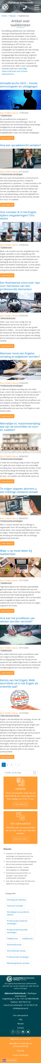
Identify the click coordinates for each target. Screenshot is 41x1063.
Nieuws (12, 16)
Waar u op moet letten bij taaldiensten (16, 552)
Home (4, 16)
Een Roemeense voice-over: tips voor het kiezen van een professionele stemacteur (20, 286)
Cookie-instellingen (20, 1055)
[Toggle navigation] (36, 7)
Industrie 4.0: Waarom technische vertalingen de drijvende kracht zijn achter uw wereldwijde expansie (19, 856)
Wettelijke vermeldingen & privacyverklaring (20, 1044)
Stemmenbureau (14, 944)
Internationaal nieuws (16, 951)
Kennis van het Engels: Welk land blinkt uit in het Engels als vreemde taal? (19, 683)
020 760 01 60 (25, 1002)
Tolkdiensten (12, 938)
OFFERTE (20, 789)
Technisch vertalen (15, 906)
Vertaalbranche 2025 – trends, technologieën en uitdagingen (19, 84)
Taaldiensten (27, 938)
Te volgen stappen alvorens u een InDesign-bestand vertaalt (19, 490)
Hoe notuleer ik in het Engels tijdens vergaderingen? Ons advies (18, 215)
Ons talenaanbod (20, 823)
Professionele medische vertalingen (17, 922)
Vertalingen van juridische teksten (18, 913)
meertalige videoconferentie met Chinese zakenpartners (14, 71)
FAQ (20, 1019)
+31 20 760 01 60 (30, 1005)
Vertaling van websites (16, 900)
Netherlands (11, 1060)
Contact (20, 1028)
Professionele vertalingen (18, 957)
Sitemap (20, 1050)
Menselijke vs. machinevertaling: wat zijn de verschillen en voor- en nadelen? (20, 427)
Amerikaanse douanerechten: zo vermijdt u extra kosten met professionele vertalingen (18, 875)
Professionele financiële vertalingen (17, 931)
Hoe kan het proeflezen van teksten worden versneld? (17, 619)
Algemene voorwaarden (20, 1039)
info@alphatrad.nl (20, 1008)
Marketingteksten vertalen (18, 963)
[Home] (5, 7)
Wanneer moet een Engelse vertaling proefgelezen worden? (20, 354)
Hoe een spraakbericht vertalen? (20, 145)
